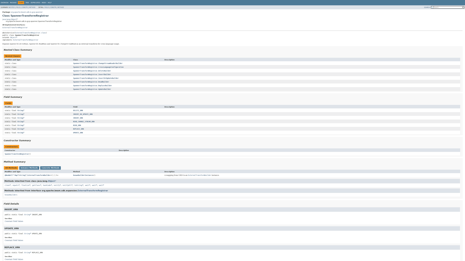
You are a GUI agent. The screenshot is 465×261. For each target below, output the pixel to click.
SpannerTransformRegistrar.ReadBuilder (91, 82)
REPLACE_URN (78, 129)
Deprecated (35, 3)
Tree (27, 3)
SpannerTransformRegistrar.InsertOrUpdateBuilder (96, 78)
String (20, 110)
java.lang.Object (9, 19)
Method (32, 7)
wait (87, 185)
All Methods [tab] (11, 168)
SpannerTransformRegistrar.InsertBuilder (92, 74)
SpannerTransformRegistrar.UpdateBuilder (92, 89)
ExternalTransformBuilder (39, 175)
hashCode (47, 185)
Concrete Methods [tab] (50, 168)
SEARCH (427, 7)
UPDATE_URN (78, 133)
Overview (4, 3)
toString (78, 185)
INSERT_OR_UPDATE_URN (83, 114)
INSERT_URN (78, 118)
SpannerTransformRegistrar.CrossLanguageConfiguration (98, 67)
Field (18, 7)
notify (57, 185)
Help (49, 3)
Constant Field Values (14, 221)
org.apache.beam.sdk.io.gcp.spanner (27, 12)
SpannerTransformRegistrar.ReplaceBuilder (92, 86)
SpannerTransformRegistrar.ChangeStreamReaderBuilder (98, 63)
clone (7, 185)
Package (13, 3)
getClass (36, 185)
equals (15, 185)
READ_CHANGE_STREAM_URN (83, 122)
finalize (25, 185)
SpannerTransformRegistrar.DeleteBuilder (92, 71)
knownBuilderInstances (83, 175)
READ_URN (77, 125)
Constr (25, 7)
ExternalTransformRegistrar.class (30, 33)
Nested (12, 7)
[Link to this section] (34, 50)
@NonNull (8, 175)
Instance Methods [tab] (29, 168)
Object (13, 37)
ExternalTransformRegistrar (15, 28)
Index (44, 3)
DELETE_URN (78, 110)
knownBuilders (11, 195)
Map (16, 175)
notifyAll (67, 185)
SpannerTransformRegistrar (17, 154)
